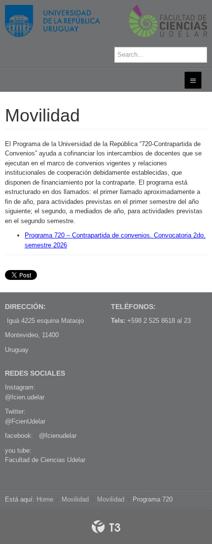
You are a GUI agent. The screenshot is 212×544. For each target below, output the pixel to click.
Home (44, 499)
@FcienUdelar (25, 421)
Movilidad (75, 499)
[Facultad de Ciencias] (106, 21)
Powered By (106, 526)
